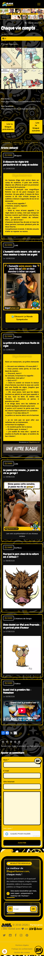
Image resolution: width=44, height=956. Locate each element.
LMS (16, 245)
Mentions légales (22, 945)
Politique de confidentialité (22, 949)
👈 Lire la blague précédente (8, 127)
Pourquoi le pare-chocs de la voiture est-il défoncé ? (21, 556)
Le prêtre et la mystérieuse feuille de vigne (21, 344)
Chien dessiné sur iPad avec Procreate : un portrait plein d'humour (21, 626)
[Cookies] (4, 951)
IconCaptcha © (36, 836)
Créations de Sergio (23, 618)
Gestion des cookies (22, 952)
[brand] (8, 4)
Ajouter (22, 843)
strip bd (27, 142)
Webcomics (13, 44)
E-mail (6, 771)
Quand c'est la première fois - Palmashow (17, 691)
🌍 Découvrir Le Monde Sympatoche (22, 318)
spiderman (6, 142)
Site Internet (8, 782)
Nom (5, 760)
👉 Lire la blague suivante (36, 126)
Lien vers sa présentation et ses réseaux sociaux (22, 535)
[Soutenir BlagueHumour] (38, 950)
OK (33, 909)
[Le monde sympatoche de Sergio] (7, 925)
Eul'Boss (18, 548)
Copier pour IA (34, 22)
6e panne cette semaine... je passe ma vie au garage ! (20, 472)
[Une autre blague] (22, 448)
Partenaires (36, 925)
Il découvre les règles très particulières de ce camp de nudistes (20, 163)
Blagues (18, 155)
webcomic (17, 142)
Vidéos (17, 683)
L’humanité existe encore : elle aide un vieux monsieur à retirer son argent (21, 253)
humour (35, 142)
